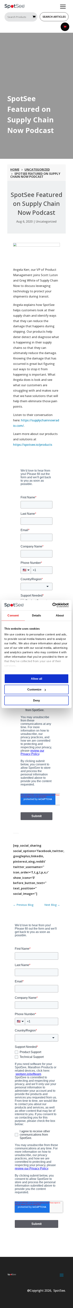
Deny (36, 700)
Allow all (36, 678)
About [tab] (60, 615)
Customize (34, 689)
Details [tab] (36, 615)
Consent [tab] (13, 615)
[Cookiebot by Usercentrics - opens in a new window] (52, 605)
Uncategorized (46, 221)
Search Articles (54, 16)
